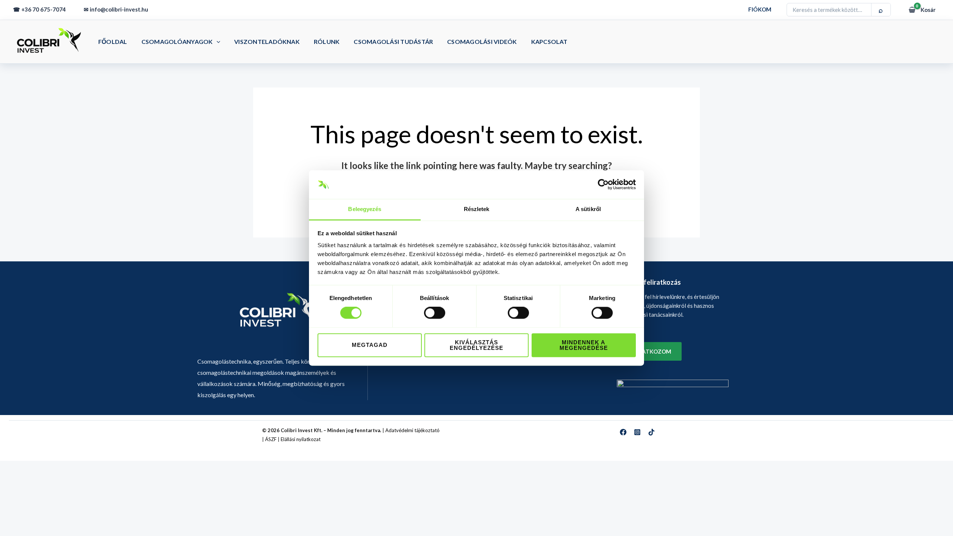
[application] (216, 41)
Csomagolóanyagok (177, 41)
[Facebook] (623, 432)
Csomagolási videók (482, 41)
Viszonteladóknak (267, 41)
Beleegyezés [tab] (364, 209)
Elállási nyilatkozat (301, 439)
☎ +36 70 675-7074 (39, 9)
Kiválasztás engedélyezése (476, 345)
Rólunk (327, 41)
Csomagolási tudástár (393, 41)
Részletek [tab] (477, 209)
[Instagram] (637, 432)
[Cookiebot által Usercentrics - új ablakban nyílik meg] (603, 184)
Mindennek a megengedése (584, 345)
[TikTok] (651, 432)
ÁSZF (271, 439)
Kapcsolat (549, 41)
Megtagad (370, 345)
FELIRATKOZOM (649, 351)
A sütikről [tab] (588, 209)
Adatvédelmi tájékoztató (412, 430)
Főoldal (112, 41)
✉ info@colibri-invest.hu (116, 9)
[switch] (434, 313)
